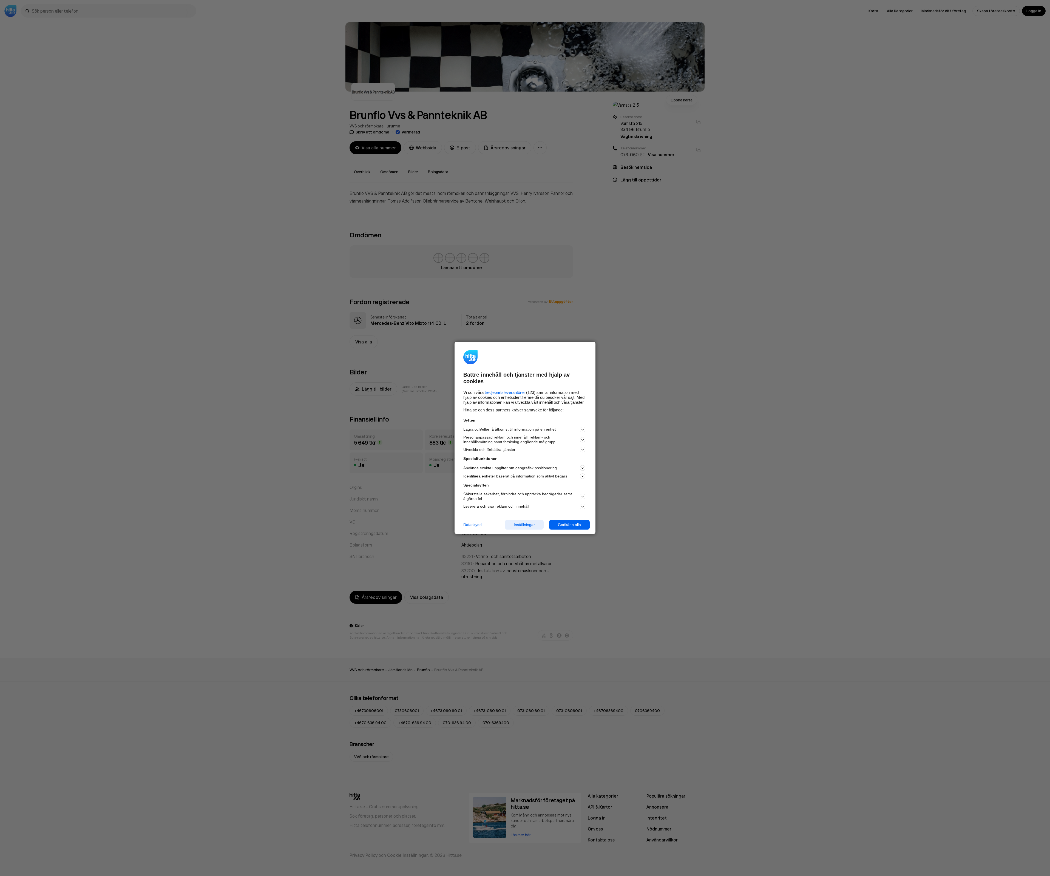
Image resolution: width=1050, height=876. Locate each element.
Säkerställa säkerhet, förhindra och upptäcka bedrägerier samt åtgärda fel (517, 496)
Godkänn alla (569, 524)
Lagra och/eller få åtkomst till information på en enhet (509, 429)
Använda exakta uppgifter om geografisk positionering (510, 468)
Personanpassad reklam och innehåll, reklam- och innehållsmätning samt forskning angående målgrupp (509, 439)
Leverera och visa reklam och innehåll (496, 506)
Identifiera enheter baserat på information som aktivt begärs (515, 476)
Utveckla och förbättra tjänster (489, 449)
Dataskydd (472, 524)
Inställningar (524, 524)
